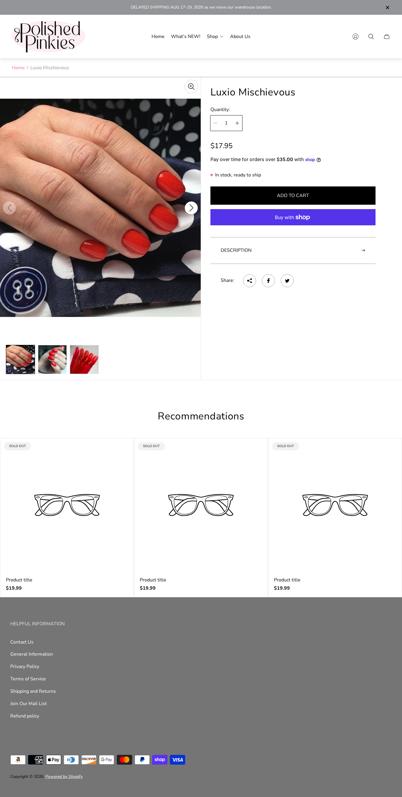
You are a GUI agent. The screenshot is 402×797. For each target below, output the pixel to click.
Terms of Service (28, 679)
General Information (31, 654)
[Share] (249, 280)
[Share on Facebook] (268, 280)
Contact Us (22, 642)
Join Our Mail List (28, 703)
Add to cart (293, 195)
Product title (19, 580)
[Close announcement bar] (387, 7)
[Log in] (355, 36)
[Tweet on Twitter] (287, 280)
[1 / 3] (20, 359)
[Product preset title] (67, 505)
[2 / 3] (52, 359)
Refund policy (24, 716)
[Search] (371, 36)
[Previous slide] (9, 207)
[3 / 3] (84, 359)
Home (18, 68)
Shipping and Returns (33, 691)
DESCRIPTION (236, 250)
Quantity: (220, 109)
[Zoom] (191, 86)
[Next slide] (191, 207)
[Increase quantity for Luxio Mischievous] (237, 123)
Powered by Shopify (64, 776)
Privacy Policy (24, 666)
